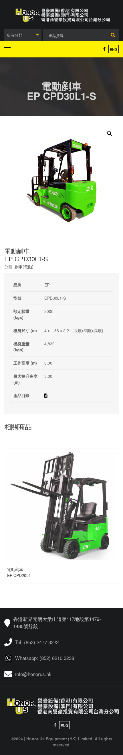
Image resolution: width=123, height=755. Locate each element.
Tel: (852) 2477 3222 (37, 642)
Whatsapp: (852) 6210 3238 (44, 657)
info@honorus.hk (33, 673)
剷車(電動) (24, 267)
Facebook (104, 49)
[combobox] (22, 35)
